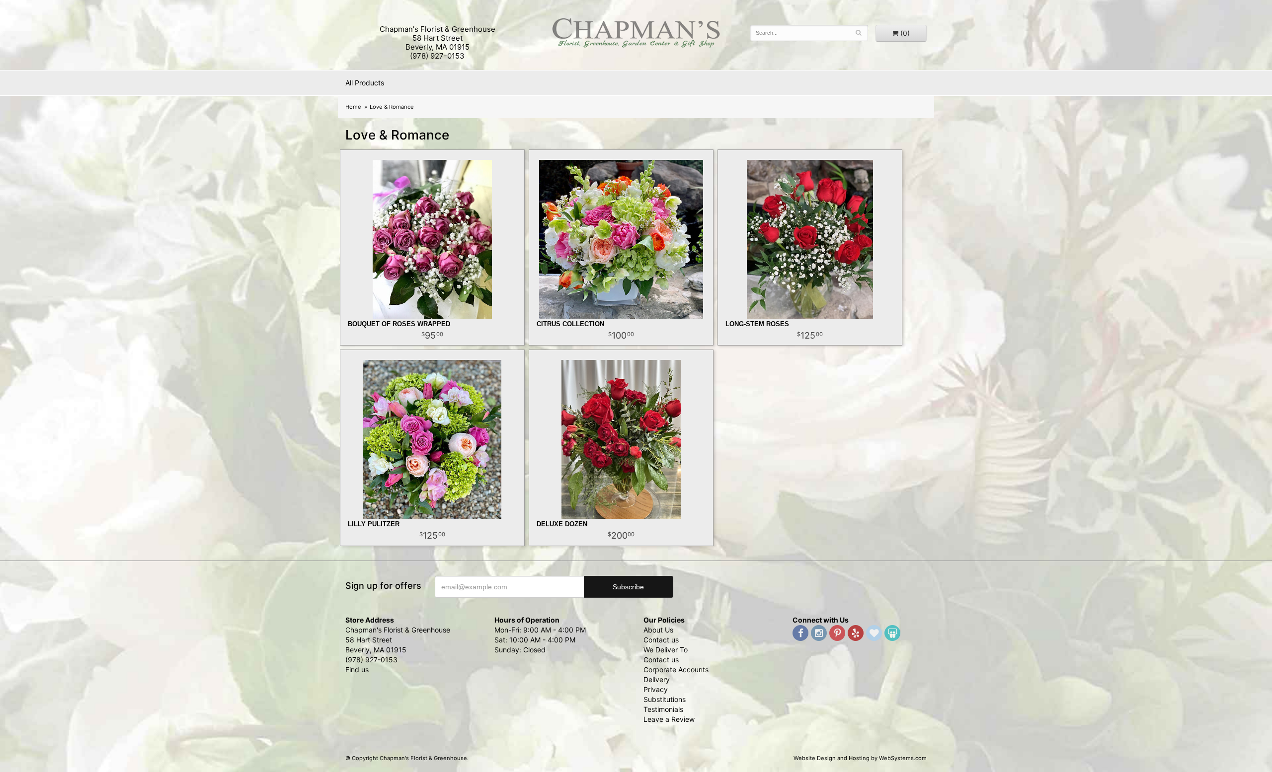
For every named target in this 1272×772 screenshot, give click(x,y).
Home (353, 106)
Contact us (661, 639)
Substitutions (664, 699)
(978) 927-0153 (437, 56)
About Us (658, 630)
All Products (364, 82)
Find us (357, 669)
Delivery (656, 679)
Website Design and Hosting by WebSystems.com (860, 758)
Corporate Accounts (676, 669)
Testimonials (663, 709)
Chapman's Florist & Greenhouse (636, 35)
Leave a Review (669, 719)
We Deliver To (665, 649)
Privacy (655, 689)
